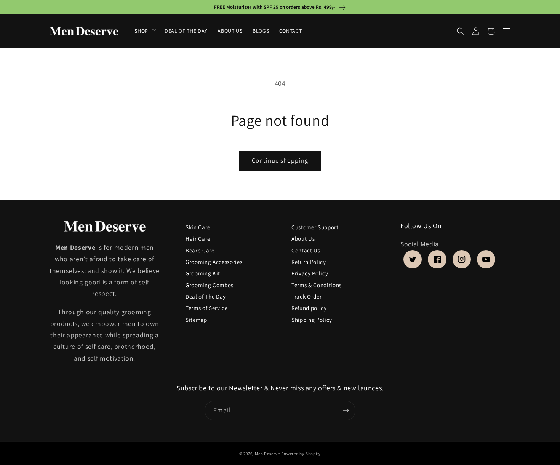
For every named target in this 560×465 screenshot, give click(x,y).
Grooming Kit (203, 274)
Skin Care (198, 228)
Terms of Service (207, 308)
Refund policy (309, 308)
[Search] (460, 31)
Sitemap (196, 320)
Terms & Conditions (316, 285)
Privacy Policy (309, 274)
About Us (303, 239)
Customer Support (315, 227)
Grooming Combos (210, 285)
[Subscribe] (346, 410)
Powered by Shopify (301, 453)
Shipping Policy (311, 320)
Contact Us (305, 250)
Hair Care (198, 239)
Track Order (306, 297)
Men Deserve (267, 453)
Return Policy (308, 262)
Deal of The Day (206, 297)
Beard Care (200, 250)
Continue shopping (280, 160)
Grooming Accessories (214, 262)
